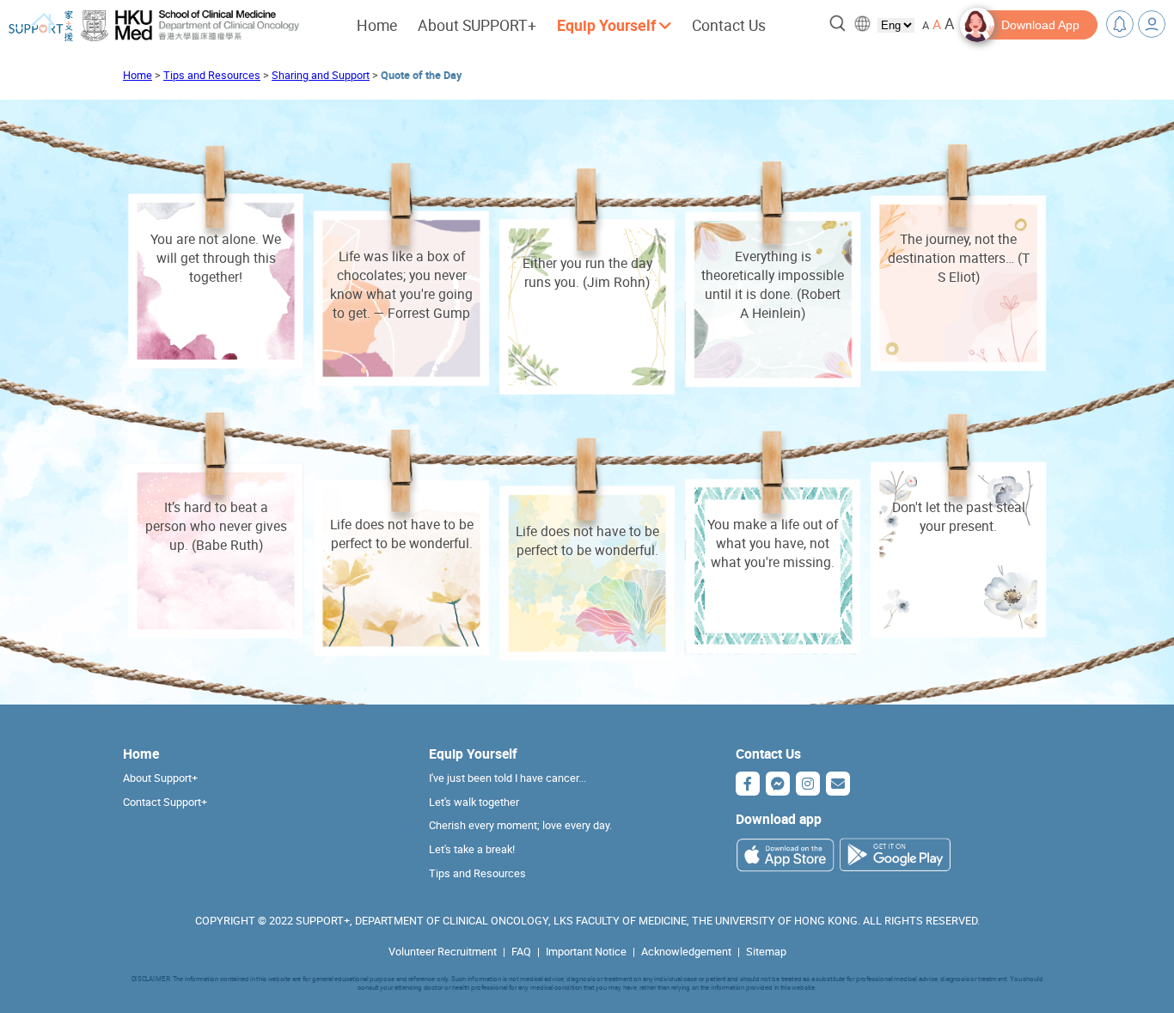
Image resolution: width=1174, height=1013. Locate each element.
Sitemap (766, 951)
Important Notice (586, 951)
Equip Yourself (473, 753)
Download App (1040, 25)
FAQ (521, 951)
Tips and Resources (211, 75)
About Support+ (160, 778)
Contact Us (729, 25)
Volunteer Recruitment (442, 951)
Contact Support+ (165, 802)
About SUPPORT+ (477, 25)
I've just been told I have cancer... (507, 778)
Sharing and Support (321, 75)
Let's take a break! (472, 849)
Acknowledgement (686, 951)
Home (377, 25)
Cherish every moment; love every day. (520, 825)
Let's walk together (474, 802)
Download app (779, 818)
